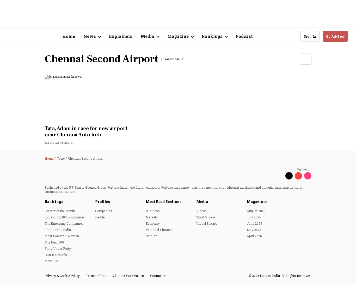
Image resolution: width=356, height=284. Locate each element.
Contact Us (158, 276)
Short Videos (206, 217)
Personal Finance (159, 230)
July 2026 (254, 217)
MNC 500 (51, 261)
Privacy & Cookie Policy (62, 276)
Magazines (257, 201)
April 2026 (254, 236)
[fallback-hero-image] (86, 98)
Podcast (244, 36)
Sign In (310, 36)
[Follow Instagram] (307, 175)
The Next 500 (54, 242)
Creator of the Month (60, 211)
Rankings (54, 201)
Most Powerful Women (62, 236)
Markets (152, 217)
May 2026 (254, 230)
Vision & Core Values (128, 276)
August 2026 (256, 211)
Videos (201, 211)
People (100, 217)
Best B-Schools (56, 255)
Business (153, 211)
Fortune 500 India (58, 230)
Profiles (102, 201)
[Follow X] (289, 175)
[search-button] (293, 36)
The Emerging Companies (64, 223)
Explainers (120, 36)
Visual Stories (206, 223)
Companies (103, 211)
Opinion (151, 236)
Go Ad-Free (335, 36)
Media (202, 201)
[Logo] (36, 36)
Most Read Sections (163, 201)
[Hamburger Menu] (11, 36)
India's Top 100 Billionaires (65, 217)
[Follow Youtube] (298, 175)
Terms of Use (96, 276)
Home (68, 36)
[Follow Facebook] (279, 175)
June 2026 (254, 223)
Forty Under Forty (58, 248)
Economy (153, 223)
